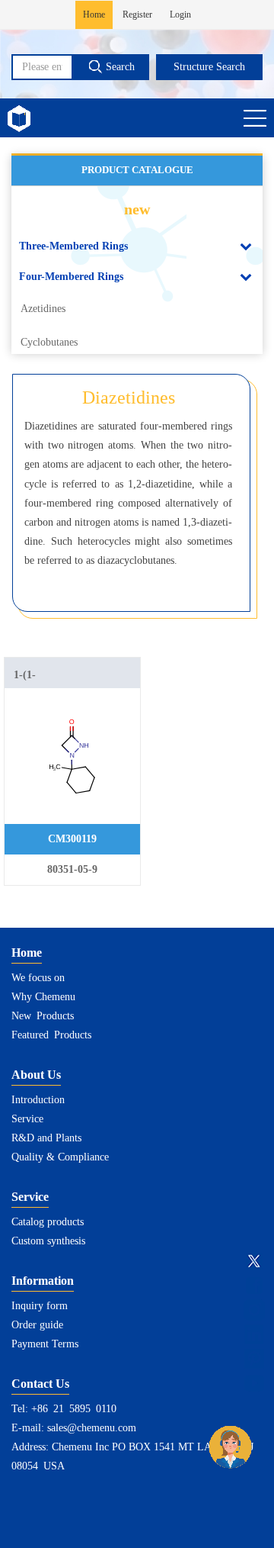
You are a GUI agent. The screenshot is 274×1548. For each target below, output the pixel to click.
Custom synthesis (48, 1241)
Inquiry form (39, 1305)
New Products (42, 1016)
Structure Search (209, 66)
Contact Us (40, 1383)
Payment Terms (44, 1344)
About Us (36, 1074)
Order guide (37, 1325)
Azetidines (43, 308)
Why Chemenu (43, 996)
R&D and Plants (46, 1138)
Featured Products (51, 1035)
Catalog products (47, 1222)
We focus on (38, 977)
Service (27, 1119)
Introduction (38, 1099)
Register (137, 14)
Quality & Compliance (60, 1157)
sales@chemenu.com (91, 1428)
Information (42, 1280)
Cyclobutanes (49, 342)
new (137, 209)
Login (180, 14)
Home (94, 14)
